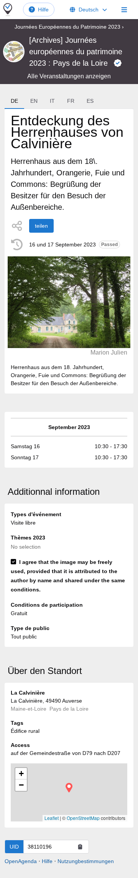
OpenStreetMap (83, 818)
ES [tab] (90, 101)
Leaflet (51, 818)
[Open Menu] (124, 9)
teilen (41, 226)
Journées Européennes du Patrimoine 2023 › (69, 27)
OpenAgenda (21, 861)
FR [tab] (70, 101)
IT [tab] (52, 101)
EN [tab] (34, 101)
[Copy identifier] (80, 847)
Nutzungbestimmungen (86, 861)
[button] (69, 787)
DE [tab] (14, 101)
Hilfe (43, 9)
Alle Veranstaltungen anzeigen (69, 76)
